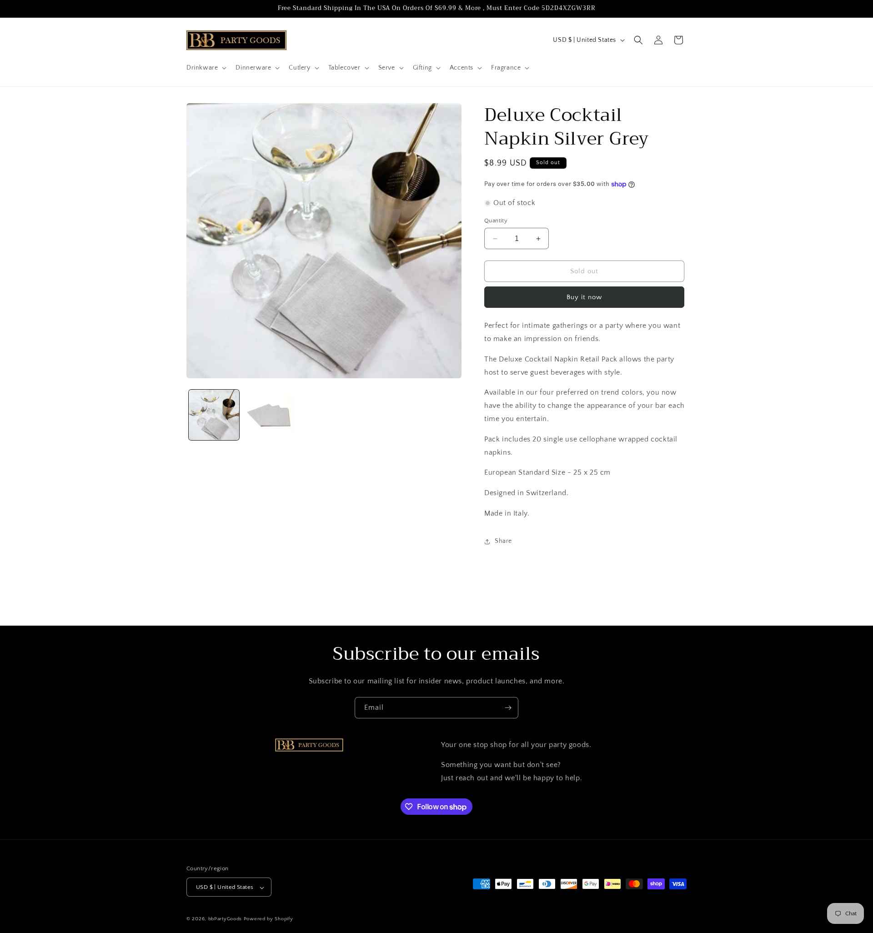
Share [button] (503, 541)
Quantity (495, 220)
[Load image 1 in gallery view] (214, 415)
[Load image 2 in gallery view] (269, 415)
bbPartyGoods (225, 919)
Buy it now (584, 297)
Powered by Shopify (268, 919)
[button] (205, 67)
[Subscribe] (508, 707)
